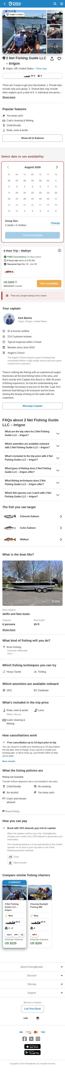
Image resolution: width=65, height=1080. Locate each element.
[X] (31, 1039)
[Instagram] (38, 1039)
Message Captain (32, 406)
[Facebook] (25, 1039)
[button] (32, 223)
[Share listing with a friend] (52, 58)
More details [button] (8, 761)
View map (41, 68)
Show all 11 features (32, 138)
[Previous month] (57, 167)
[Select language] (37, 1018)
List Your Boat (32, 1008)
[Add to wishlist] (59, 58)
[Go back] (4, 4)
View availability (49, 283)
